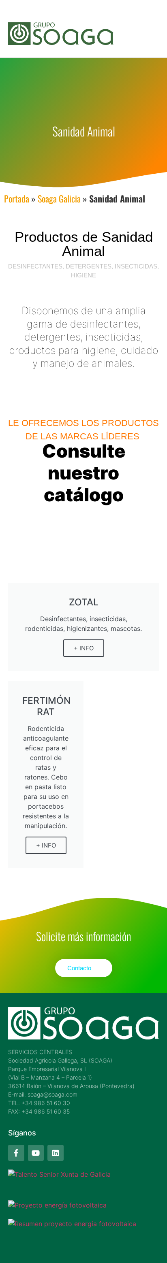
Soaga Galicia (59, 198)
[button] (151, 31)
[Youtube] (36, 1153)
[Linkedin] (55, 1153)
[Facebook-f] (16, 1153)
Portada (16, 198)
